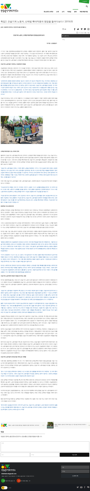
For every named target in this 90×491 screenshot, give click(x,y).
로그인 (9, 487)
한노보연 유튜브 (81, 487)
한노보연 (9, 8)
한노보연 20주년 (48, 12)
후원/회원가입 (84, 12)
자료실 (69, 12)
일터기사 (66, 36)
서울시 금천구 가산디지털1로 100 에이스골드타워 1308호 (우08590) (17, 476)
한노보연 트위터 (77, 487)
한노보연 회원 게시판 (88, 487)
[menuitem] (48, 11)
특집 (64, 39)
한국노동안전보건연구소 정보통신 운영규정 (19, 436)
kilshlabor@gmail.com (8, 474)
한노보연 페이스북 (84, 487)
